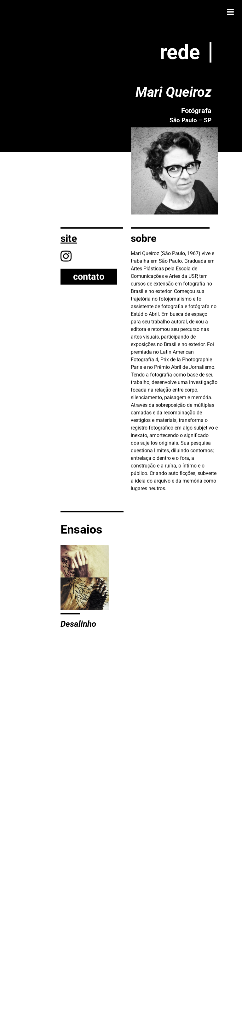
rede (180, 52)
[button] (230, 11)
